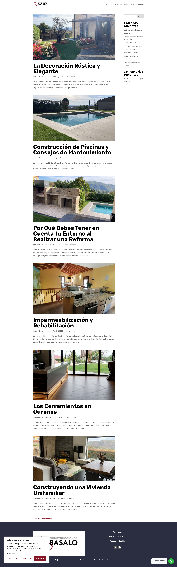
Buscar (140, 16)
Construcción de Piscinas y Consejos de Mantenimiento (72, 149)
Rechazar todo (26, 558)
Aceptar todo (40, 558)
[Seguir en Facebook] (115, 547)
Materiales (124, 4)
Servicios (114, 4)
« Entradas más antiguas (42, 518)
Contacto (140, 4)
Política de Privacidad (118, 536)
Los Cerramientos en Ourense (62, 409)
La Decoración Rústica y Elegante (66, 68)
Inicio (106, 4)
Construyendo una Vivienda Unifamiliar (72, 490)
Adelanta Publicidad (43, 77)
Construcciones (71, 77)
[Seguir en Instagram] (119, 547)
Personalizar (13, 558)
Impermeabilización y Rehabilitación (63, 323)
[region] (26, 550)
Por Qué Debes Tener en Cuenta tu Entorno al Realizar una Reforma (66, 234)
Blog (132, 4)
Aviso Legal (117, 532)
